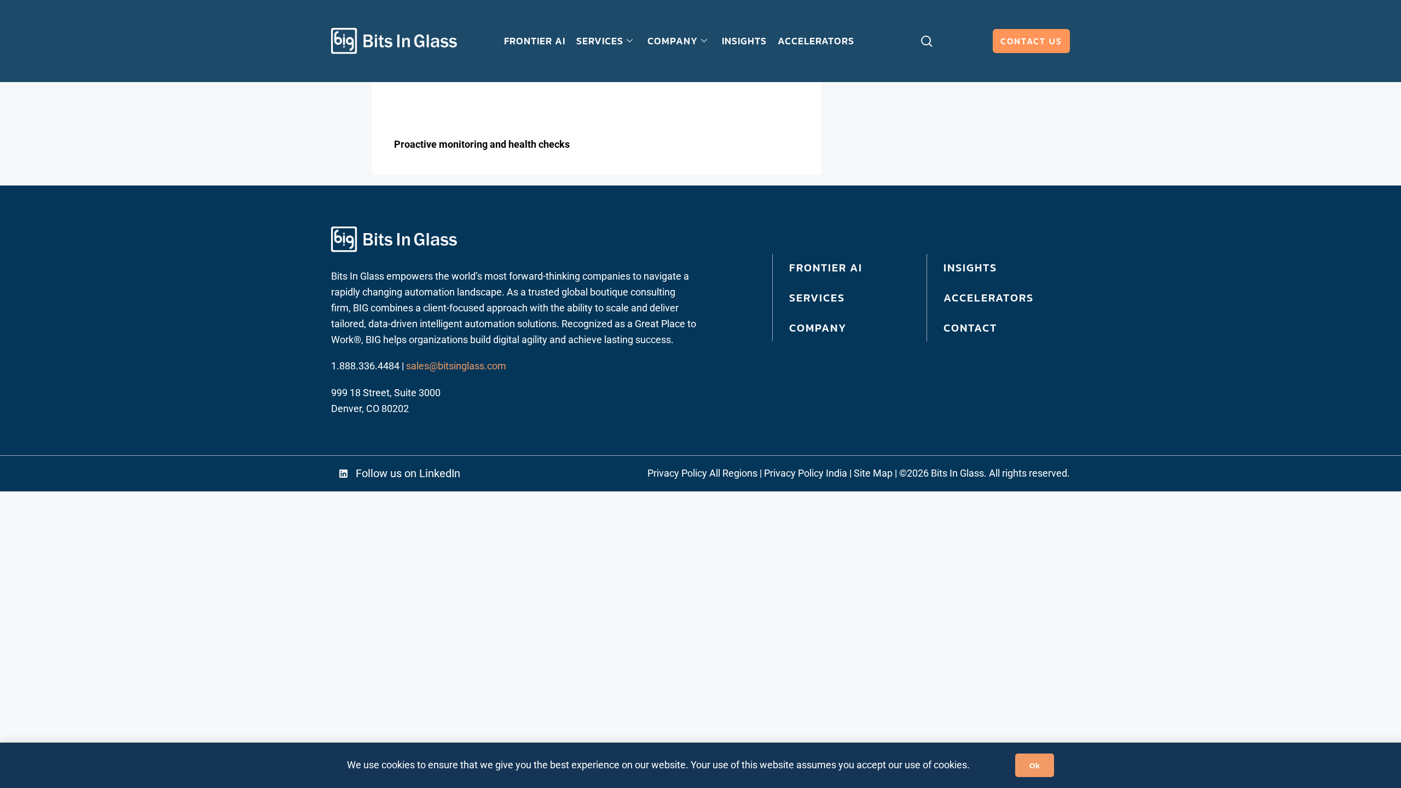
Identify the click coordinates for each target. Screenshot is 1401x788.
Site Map (873, 473)
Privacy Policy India (805, 473)
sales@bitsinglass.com (456, 366)
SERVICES (599, 40)
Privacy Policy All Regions (702, 473)
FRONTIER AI (534, 40)
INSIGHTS (744, 40)
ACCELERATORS (816, 40)
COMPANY (672, 40)
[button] (415, 473)
